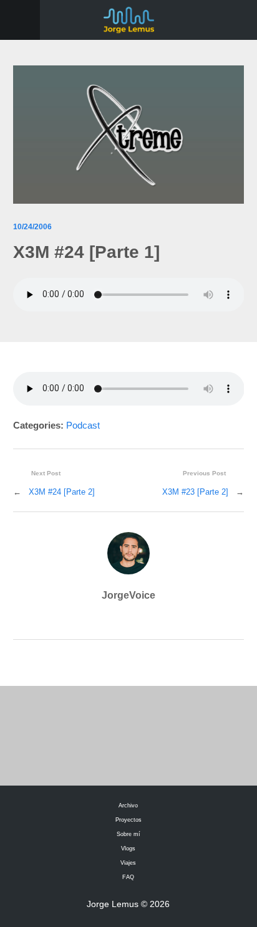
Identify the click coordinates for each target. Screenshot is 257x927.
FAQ (128, 877)
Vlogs (128, 848)
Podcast (83, 425)
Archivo (128, 805)
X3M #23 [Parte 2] (195, 492)
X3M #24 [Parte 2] (62, 492)
